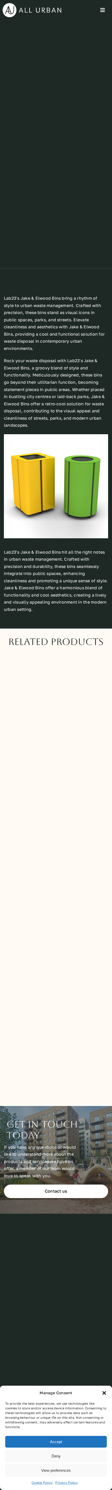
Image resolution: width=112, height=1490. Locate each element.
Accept (56, 1442)
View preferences (56, 1470)
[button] (104, 1393)
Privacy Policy (66, 1483)
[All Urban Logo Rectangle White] (32, 5)
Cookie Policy (42, 1483)
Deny (56, 1456)
